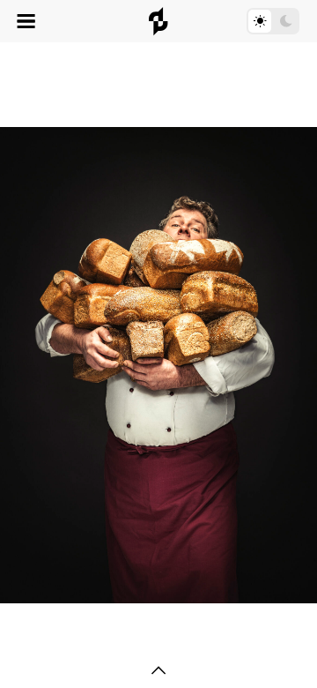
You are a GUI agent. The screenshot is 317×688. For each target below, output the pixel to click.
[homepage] (158, 21)
